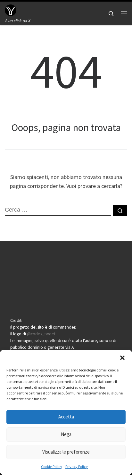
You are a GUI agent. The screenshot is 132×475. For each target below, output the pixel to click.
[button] (122, 357)
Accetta (66, 417)
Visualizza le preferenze (66, 452)
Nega (66, 434)
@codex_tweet (41, 334)
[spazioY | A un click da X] (10, 9)
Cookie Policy (51, 466)
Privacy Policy (76, 466)
